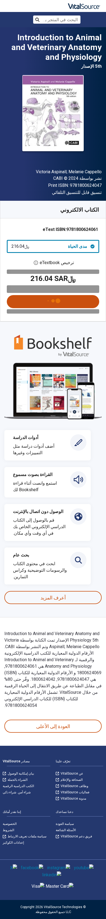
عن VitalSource (71, 773)
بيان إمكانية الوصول (20, 773)
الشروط (8, 830)
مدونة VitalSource (73, 798)
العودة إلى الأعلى (53, 726)
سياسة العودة (65, 824)
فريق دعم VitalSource (76, 836)
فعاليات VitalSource (74, 792)
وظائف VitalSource (74, 786)
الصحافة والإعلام (71, 780)
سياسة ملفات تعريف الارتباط (26, 836)
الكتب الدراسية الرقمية (18, 786)
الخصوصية (10, 824)
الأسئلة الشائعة (66, 830)
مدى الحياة (49, 246)
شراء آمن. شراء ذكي (17, 792)
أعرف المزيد (53, 598)
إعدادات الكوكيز (13, 842)
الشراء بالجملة (17, 780)
